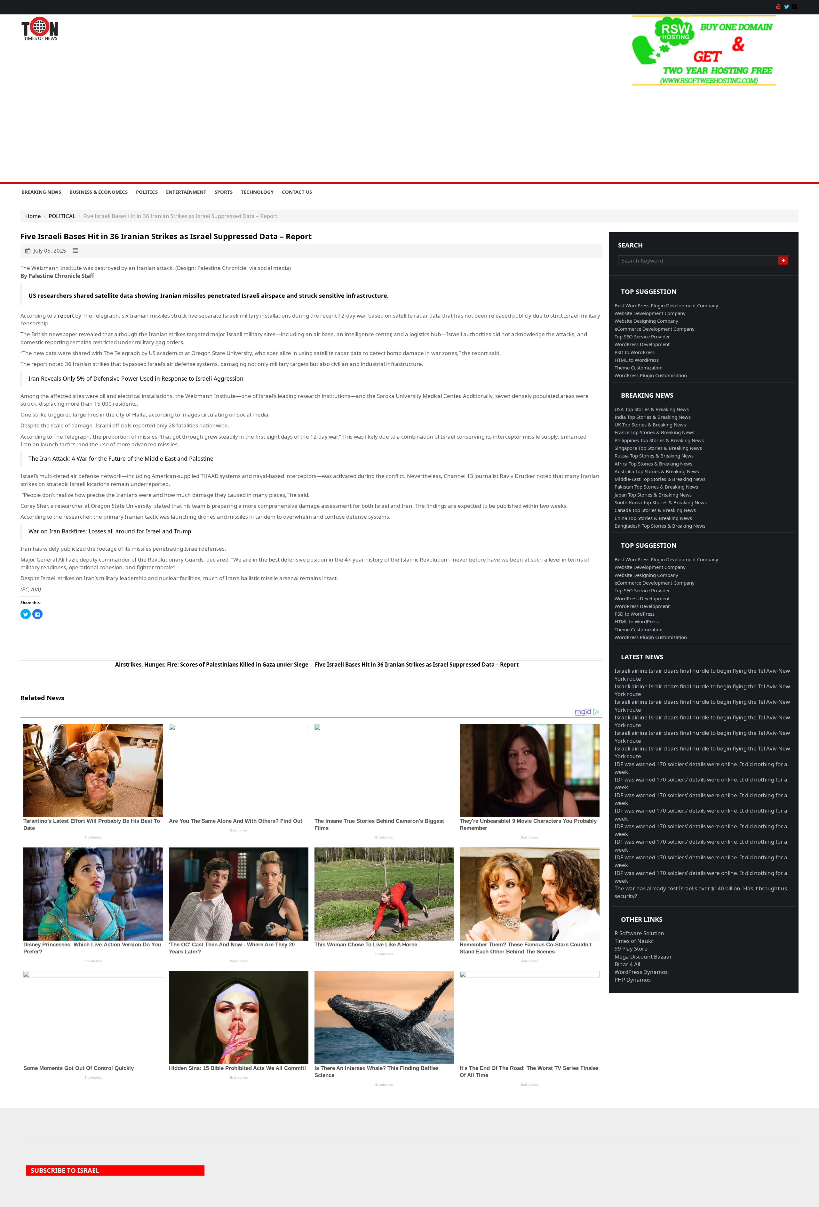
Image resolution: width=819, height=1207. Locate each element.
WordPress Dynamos (641, 972)
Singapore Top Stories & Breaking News (658, 448)
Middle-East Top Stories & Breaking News (660, 479)
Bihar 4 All (627, 964)
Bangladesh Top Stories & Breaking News (660, 525)
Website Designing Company (646, 321)
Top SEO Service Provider (642, 336)
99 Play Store (631, 948)
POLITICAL (62, 216)
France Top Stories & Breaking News (654, 432)
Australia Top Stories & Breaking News (657, 471)
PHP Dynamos (633, 979)
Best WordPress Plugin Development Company (666, 305)
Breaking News (41, 192)
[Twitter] (787, 7)
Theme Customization (639, 367)
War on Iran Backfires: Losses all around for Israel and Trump (109, 531)
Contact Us (297, 192)
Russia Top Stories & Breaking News (654, 455)
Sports (224, 192)
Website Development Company (650, 313)
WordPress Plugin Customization (651, 375)
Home (33, 216)
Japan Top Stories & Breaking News (653, 494)
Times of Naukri (635, 940)
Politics (147, 192)
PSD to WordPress (635, 352)
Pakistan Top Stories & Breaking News (656, 486)
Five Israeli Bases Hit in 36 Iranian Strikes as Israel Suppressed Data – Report (417, 664)
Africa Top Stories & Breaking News (653, 463)
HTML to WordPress (637, 360)
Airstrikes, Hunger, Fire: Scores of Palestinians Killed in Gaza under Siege (211, 664)
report (66, 315)
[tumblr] (795, 7)
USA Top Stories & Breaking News (652, 409)
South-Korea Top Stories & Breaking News (661, 502)
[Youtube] (779, 7)
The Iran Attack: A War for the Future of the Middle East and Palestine (120, 458)
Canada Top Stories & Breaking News (655, 510)
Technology (257, 192)
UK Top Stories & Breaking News (650, 424)
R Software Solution (639, 933)
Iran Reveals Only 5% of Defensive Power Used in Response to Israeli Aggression (135, 378)
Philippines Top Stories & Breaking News (659, 440)
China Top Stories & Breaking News (653, 518)
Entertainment (186, 192)
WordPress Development (642, 344)
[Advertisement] (409, 134)
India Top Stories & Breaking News (653, 417)
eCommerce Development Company (655, 329)
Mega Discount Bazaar (643, 956)
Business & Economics (98, 192)
